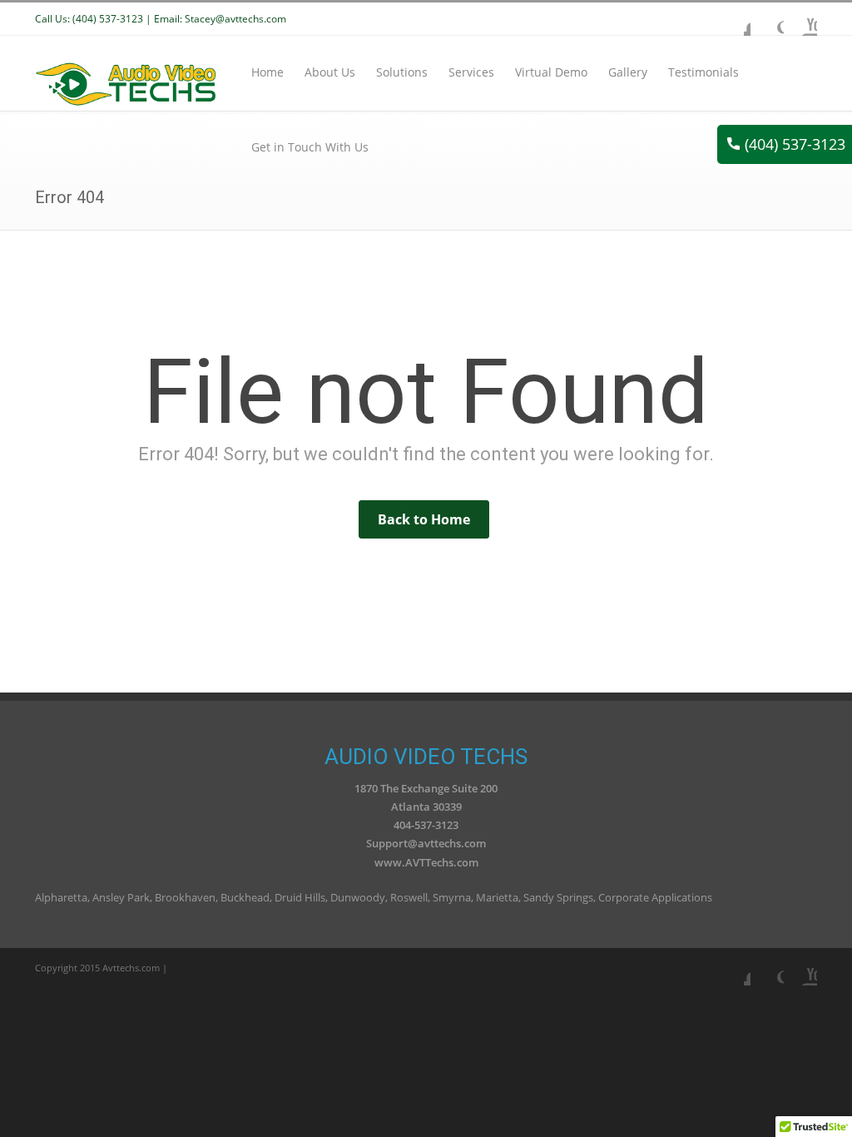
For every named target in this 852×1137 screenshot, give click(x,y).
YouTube (800, 19)
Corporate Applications (655, 897)
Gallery (627, 72)
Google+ (767, 19)
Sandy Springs (558, 897)
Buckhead (245, 897)
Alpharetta (61, 897)
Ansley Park (121, 897)
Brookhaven (185, 897)
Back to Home (424, 519)
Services (471, 72)
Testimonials (703, 72)
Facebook (733, 19)
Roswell (409, 897)
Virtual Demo (551, 72)
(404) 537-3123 (795, 144)
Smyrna (452, 897)
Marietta (497, 897)
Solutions (402, 72)
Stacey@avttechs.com (235, 19)
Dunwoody (357, 897)
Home (267, 72)
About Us (330, 72)
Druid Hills (300, 897)
